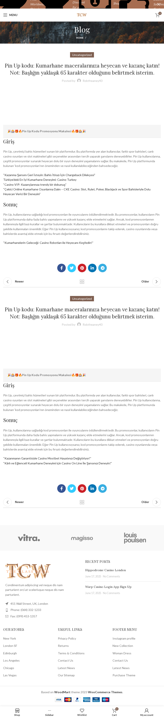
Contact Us (65, 660)
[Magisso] (82, 538)
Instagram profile (124, 638)
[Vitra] (28, 538)
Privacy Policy (67, 638)
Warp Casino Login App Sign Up (108, 587)
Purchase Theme (124, 675)
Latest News (66, 668)
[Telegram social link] (102, 268)
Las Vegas (10, 675)
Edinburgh (10, 653)
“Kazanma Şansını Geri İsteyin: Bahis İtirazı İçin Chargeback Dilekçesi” (49, 175)
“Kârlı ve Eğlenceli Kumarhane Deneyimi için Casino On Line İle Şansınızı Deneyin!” (57, 463)
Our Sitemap (66, 675)
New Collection (123, 645)
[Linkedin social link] (92, 268)
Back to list (82, 281)
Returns (63, 645)
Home (79, 37)
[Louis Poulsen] (135, 538)
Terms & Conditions (71, 653)
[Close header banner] (158, 4)
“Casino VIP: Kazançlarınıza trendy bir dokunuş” (34, 184)
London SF (10, 645)
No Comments (111, 576)
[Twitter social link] (71, 268)
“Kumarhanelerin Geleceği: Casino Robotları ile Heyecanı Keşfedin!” (48, 242)
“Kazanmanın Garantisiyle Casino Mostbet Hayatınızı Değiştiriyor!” (47, 458)
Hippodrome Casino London (105, 570)
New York (9, 638)
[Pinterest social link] (82, 268)
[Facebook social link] (61, 268)
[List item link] (41, 610)
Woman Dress (122, 653)
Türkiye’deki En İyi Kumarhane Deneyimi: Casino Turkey (39, 179)
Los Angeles (11, 660)
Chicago (8, 668)
